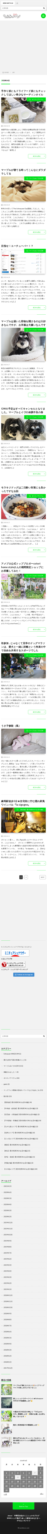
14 (35, 1477)
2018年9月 (8, 1313)
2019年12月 (8, 1223)
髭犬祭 (6, 1096)
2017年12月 (8, 1368)
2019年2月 (8, 1283)
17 (12, 1482)
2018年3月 (8, 1350)
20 (29, 1482)
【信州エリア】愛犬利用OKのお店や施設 (18, 1133)
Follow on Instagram (25, 975)
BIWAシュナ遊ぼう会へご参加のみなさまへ (23, 1518)
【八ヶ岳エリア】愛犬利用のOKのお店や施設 (20, 1139)
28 (35, 1486)
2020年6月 (8, 1192)
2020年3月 (8, 1210)
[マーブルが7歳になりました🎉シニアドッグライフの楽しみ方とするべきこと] (6, 1389)
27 (29, 1486)
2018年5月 (8, 1338)
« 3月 (5, 1494)
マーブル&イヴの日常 (36, 178)
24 (12, 1486)
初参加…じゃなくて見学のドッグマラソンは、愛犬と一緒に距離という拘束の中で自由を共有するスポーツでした (23, 647)
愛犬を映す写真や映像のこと (14, 1060)
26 (23, 1486)
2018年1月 (8, 1362)
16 (6, 1482)
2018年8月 (8, 1319)
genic (5, 1084)
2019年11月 (8, 1229)
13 (29, 1477)
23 (6, 1486)
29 (40, 1486)
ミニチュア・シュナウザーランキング (14, 969)
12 (23, 1477)
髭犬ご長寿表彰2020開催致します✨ (26, 1425)
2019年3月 (8, 1277)
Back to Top (23, 1506)
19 (23, 1482)
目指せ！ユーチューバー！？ (17, 245)
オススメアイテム (37, 99)
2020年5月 (8, 1198)
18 (18, 1482)
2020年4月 (8, 1204)
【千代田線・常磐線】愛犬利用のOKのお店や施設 (21, 1120)
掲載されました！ (10, 1072)
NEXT (42, 877)
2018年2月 (8, 1356)
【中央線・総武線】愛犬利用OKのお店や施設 (20, 1108)
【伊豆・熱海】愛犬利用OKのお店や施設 (18, 1157)
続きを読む (37, 156)
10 (12, 1477)
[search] (44, 8)
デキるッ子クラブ (23, 1521)
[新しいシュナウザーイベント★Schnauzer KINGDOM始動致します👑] (6, 1402)
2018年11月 (8, 1301)
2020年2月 (8, 1217)
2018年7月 (8, 1326)
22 (40, 1482)
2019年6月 (8, 1259)
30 (6, 1490)
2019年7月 (8, 1253)
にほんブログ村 (6, 959)
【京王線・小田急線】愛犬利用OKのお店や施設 (20, 1114)
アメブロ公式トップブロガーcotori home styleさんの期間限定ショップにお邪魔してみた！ (22, 567)
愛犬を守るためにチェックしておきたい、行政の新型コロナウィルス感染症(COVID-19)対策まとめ (29, 1440)
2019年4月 (8, 1271)
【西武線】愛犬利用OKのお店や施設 (31, 810)
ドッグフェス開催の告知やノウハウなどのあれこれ (22, 1090)
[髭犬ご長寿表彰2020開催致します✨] (6, 1429)
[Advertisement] (23, 45)
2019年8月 (8, 1247)
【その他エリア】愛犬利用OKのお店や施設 (19, 1169)
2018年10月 (8, 1307)
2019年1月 (8, 1289)
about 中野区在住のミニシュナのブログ (23, 1516)
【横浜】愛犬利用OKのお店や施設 (16, 1145)
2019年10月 (8, 1235)
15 (40, 1477)
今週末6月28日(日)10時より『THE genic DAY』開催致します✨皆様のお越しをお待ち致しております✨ (29, 1414)
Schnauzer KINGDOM (11, 1054)
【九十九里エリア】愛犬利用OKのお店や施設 (20, 1126)
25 (18, 1486)
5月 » (41, 1494)
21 (35, 1482)
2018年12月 (8, 1295)
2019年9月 (8, 1241)
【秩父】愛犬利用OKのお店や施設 (16, 1151)
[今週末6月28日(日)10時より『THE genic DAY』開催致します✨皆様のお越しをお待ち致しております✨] (6, 1416)
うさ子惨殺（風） (11, 725)
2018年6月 (8, 1332)
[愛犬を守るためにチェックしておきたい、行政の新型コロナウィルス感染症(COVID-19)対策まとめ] (6, 1442)
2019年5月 (8, 1265)
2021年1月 (8, 1186)
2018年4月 (8, 1344)
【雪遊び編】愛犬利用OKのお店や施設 (17, 1163)
